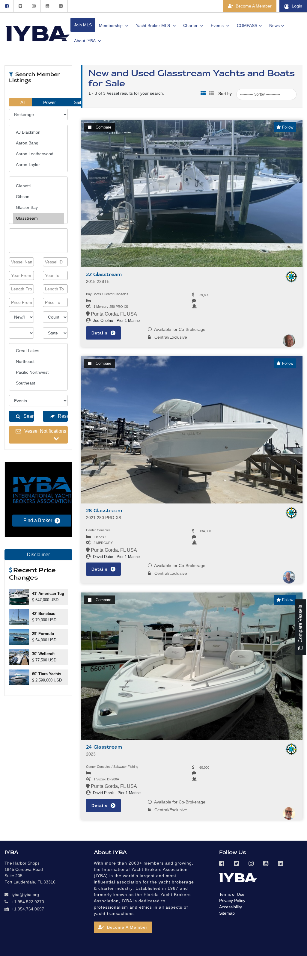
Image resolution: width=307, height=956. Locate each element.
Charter (191, 25)
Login (297, 6)
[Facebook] (6, 6)
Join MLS (83, 24)
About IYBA (85, 40)
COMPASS (247, 25)
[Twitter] (20, 6)
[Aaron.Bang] (38, 143)
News (274, 25)
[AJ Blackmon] (38, 132)
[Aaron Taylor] (38, 164)
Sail (77, 102)
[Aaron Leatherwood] (38, 153)
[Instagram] (33, 6)
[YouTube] (47, 6)
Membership (111, 25)
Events (218, 25)
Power (49, 102)
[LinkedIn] (61, 6)
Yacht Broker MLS (153, 25)
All (22, 102)
